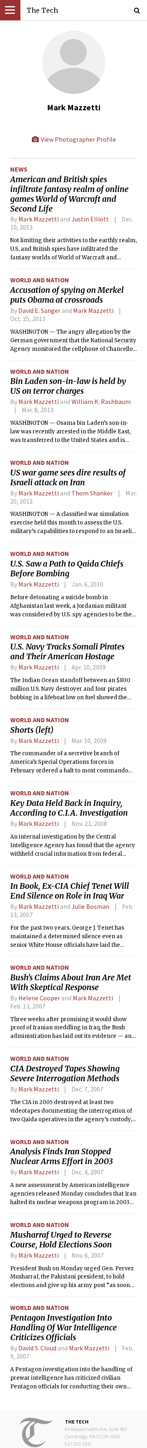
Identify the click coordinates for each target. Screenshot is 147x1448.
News (18, 169)
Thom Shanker (92, 493)
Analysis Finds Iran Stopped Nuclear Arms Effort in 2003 (61, 1156)
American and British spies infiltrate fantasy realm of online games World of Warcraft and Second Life (69, 194)
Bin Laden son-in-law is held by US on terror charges (68, 386)
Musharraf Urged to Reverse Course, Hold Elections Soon (61, 1239)
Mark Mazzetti (38, 219)
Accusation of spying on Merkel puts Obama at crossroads (67, 295)
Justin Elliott (90, 219)
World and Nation (39, 280)
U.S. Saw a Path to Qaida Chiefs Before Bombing (66, 568)
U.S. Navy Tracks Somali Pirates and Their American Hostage (67, 651)
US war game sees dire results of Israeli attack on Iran (68, 477)
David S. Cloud (37, 1348)
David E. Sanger (39, 310)
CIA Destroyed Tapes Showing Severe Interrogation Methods (65, 1073)
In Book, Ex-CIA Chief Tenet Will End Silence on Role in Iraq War (69, 891)
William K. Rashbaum (101, 401)
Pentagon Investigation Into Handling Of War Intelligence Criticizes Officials (63, 1327)
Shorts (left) (31, 730)
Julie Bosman (90, 906)
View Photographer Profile (78, 139)
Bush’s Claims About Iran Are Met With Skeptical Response (70, 982)
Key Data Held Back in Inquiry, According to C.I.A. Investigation (69, 808)
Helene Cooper (39, 998)
